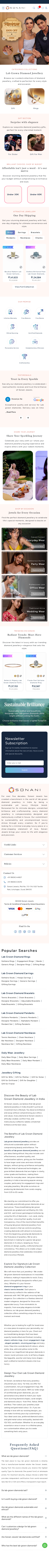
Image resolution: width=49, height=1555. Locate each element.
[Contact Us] (44, 1545)
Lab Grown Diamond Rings (16, 956)
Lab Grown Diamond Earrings (17, 973)
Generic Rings (8, 965)
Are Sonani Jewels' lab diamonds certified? (21, 1537)
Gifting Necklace (24, 1044)
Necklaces (25, 238)
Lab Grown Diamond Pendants (18, 1013)
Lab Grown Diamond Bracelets (18, 993)
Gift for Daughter (27, 1080)
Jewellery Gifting (11, 1072)
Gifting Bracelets (25, 1004)
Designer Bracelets (10, 1001)
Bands (39, 961)
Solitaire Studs (8, 978)
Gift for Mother (22, 1077)
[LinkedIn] (33, 932)
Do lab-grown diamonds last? (15, 1490)
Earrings (22, 232)
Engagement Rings (25, 961)
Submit (24, 770)
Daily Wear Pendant (31, 1061)
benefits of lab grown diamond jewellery (21, 1150)
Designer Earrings (10, 981)
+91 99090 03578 (14, 882)
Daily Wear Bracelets (11, 1061)
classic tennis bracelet (14, 1289)
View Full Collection (24, 287)
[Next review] (28, 417)
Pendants (10, 238)
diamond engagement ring (15, 1286)
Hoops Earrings (24, 978)
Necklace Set (8, 1044)
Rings (10, 232)
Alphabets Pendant (29, 1021)
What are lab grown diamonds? (15, 1456)
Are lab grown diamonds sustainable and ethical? (19, 1508)
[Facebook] (15, 932)
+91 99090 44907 (14, 877)
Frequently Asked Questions (33, 904)
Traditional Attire (37, 608)
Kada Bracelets (8, 1004)
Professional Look (37, 584)
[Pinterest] (24, 932)
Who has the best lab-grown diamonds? (19, 1545)
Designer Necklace (24, 1041)
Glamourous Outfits (36, 561)
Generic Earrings (27, 981)
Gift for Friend (8, 1084)
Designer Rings (24, 965)
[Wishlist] (42, 7)
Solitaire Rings (8, 961)
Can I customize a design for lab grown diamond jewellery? (19, 1527)
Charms (39, 238)
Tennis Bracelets (9, 998)
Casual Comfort (38, 537)
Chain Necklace (26, 1037)
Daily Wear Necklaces (11, 1064)
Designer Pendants (10, 1021)
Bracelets (35, 232)
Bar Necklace (8, 1041)
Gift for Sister (38, 1077)
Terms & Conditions (12, 904)
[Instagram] (20, 932)
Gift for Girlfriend (9, 1080)
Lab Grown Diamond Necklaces (18, 1033)
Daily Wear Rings (9, 1057)
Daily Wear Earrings (27, 1057)
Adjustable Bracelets (30, 1001)
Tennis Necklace (9, 1037)
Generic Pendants (28, 1017)
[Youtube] (29, 932)
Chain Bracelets (26, 998)
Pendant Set (7, 1024)
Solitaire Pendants (10, 1017)
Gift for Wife (7, 1077)
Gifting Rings (39, 965)
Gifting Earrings (9, 984)
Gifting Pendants (22, 1024)
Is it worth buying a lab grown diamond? (19, 1499)
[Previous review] (21, 417)
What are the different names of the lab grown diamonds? (22, 1518)
